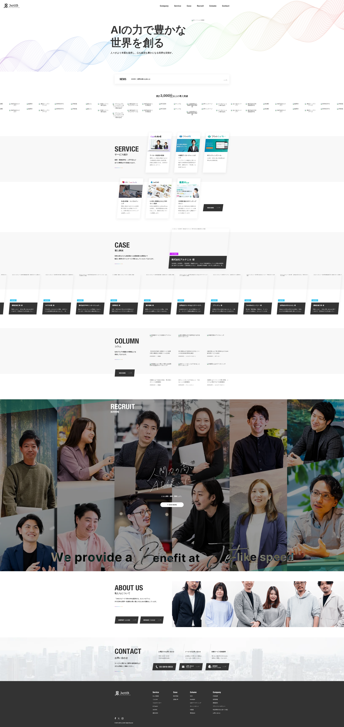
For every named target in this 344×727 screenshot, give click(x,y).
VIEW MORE (172, 505)
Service (177, 6)
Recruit (200, 6)
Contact (225, 6)
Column (212, 6)
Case (189, 6)
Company (164, 6)
